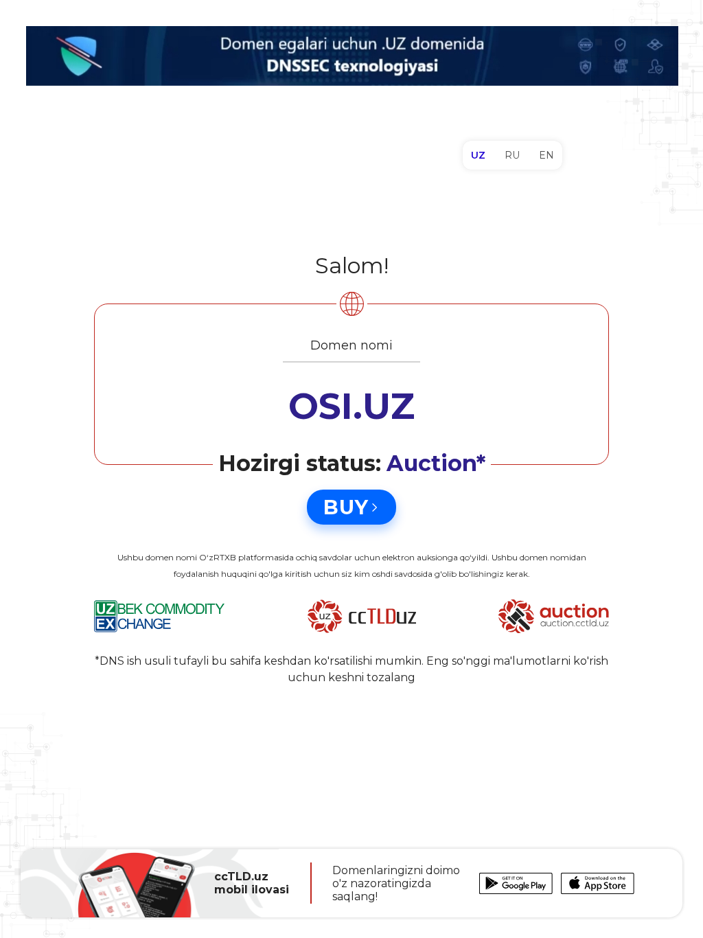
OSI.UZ (351, 406)
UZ (478, 155)
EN (546, 155)
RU (512, 155)
